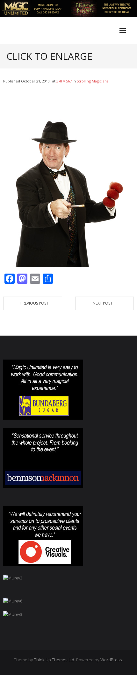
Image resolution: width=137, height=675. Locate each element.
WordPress (111, 660)
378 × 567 (64, 81)
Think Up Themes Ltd (54, 660)
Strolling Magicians (92, 81)
